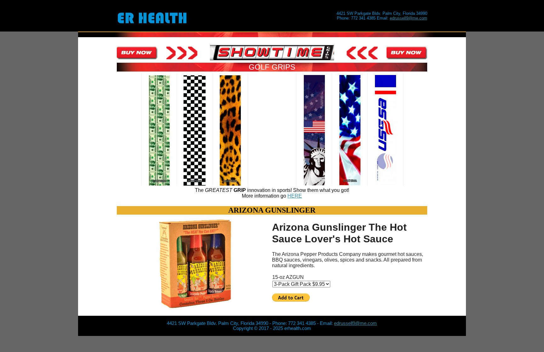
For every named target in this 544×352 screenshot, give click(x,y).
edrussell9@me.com (408, 18)
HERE (294, 196)
